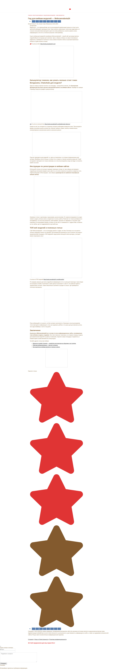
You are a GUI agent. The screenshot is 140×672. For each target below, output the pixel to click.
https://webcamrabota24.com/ (47, 44)
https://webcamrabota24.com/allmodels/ (54, 279)
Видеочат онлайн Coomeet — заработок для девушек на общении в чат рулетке (54, 343)
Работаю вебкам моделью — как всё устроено (45, 345)
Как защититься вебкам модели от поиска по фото (46, 347)
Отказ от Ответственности (41, 639)
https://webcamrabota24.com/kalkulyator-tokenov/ (57, 124)
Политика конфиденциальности (57, 639)
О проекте (31, 639)
